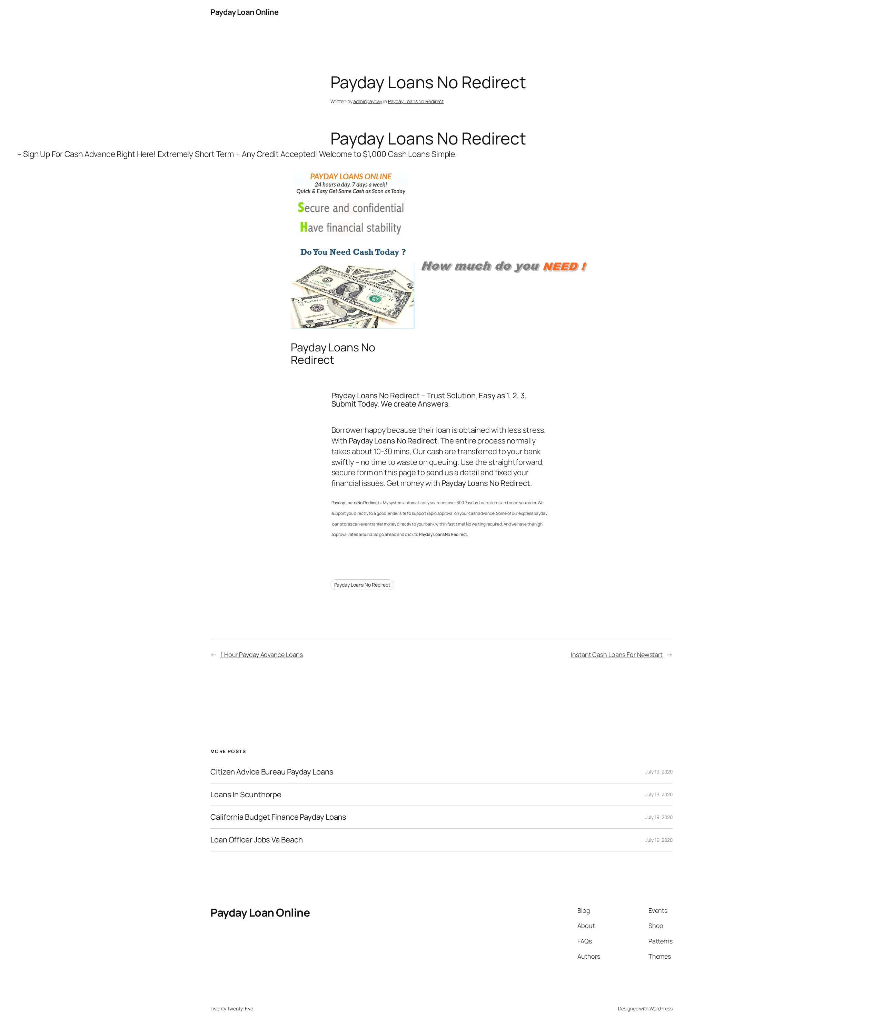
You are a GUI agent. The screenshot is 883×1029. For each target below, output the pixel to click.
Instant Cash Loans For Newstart (617, 654)
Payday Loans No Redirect (416, 101)
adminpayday (367, 101)
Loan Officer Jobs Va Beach (256, 840)
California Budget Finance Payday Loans (278, 817)
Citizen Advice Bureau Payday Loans (272, 772)
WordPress (661, 1008)
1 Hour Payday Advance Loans (261, 654)
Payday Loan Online (244, 12)
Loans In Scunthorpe (245, 794)
